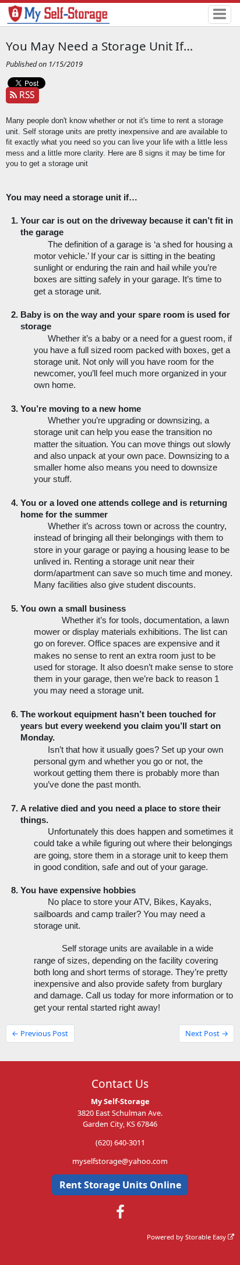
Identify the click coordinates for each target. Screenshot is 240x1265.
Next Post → (206, 1033)
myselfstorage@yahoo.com (120, 1161)
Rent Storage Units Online (120, 1184)
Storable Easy (206, 1236)
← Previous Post (40, 1033)
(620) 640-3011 (120, 1142)
